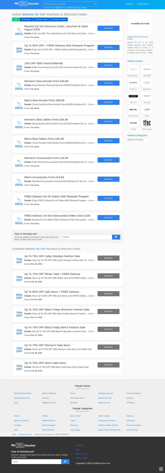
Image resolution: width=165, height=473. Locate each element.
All (16, 19)
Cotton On (133, 89)
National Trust (61, 8)
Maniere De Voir (105, 398)
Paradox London (133, 76)
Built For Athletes (49, 393)
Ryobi (72, 393)
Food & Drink (132, 430)
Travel (72, 420)
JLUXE (133, 129)
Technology (75, 430)
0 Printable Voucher (58, 19)
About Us (80, 445)
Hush (84, 8)
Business (74, 425)
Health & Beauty (48, 420)
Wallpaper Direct (49, 403)
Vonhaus (45, 398)
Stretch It (133, 102)
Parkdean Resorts (105, 393)
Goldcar (130, 398)
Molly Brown (147, 89)
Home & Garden (48, 425)
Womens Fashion (135, 140)
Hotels (16, 416)
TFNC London (147, 129)
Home (14, 434)
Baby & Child (75, 416)
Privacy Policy (82, 458)
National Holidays (134, 393)
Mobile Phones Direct (22, 393)
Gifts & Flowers (48, 430)
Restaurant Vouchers (107, 420)
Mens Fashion (104, 416)
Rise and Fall (133, 116)
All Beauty (131, 403)
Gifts (16, 430)
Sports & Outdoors (21, 420)
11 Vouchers (26, 19)
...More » (91, 33)
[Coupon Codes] (27, 4)
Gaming (130, 416)
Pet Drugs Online (77, 398)
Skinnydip (146, 102)
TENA (147, 116)
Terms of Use (81, 454)
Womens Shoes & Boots (108, 425)
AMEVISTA (147, 76)
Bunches (73, 403)
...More (149, 53)
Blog (77, 449)
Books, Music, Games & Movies (111, 430)
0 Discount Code (41, 19)
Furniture (17, 425)
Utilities (45, 416)
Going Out (131, 420)
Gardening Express (74, 8)
